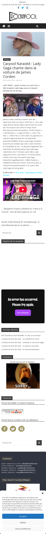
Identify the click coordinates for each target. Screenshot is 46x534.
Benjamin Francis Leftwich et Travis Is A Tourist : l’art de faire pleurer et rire (21, 210)
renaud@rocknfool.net (24, 472)
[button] (43, 493)
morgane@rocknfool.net (26, 470)
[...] (34, 472)
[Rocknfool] (23, 16)
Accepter (23, 516)
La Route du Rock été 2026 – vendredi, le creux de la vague (23, 4)
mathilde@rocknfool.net (26, 468)
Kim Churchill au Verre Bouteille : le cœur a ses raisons (21, 335)
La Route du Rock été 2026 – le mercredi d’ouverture (20, 349)
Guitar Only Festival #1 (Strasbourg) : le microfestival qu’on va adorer (20, 224)
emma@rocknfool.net (23, 466)
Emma (20, 80)
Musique (6, 59)
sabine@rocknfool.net (29, 463)
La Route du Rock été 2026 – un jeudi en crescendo (20, 346)
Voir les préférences (23, 529)
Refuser (23, 522)
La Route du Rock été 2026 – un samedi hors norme (20, 339)
